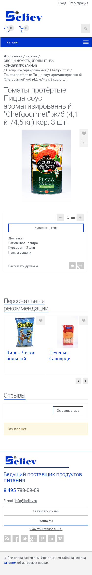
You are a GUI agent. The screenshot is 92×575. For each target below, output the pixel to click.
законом (10, 562)
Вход (62, 3)
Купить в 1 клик (46, 228)
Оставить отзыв (68, 410)
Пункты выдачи (19, 252)
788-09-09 (21, 490)
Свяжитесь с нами (46, 511)
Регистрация (79, 3)
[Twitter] (72, 265)
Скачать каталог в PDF (46, 529)
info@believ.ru (26, 501)
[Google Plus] (80, 265)
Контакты (46, 521)
